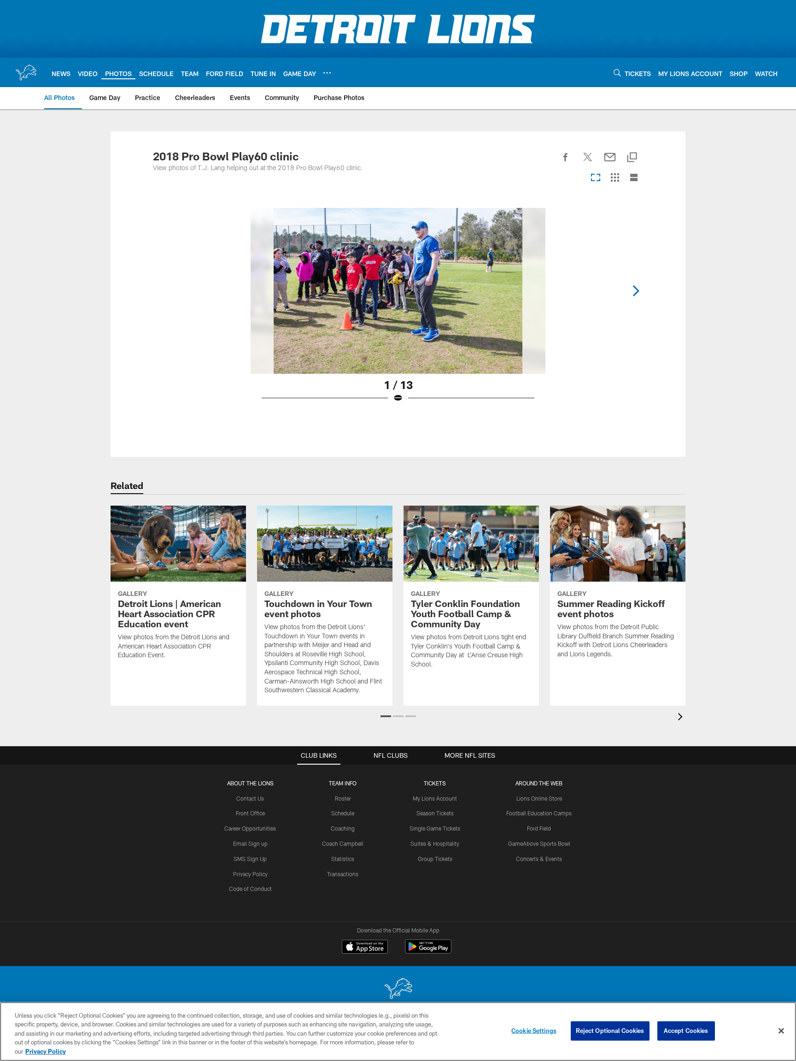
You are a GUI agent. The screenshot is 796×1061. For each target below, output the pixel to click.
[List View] (634, 178)
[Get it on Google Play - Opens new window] (428, 951)
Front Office (250, 813)
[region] (398, 1031)
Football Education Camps (539, 813)
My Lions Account (435, 798)
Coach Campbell (342, 843)
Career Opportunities (250, 828)
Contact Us (250, 798)
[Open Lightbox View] (398, 311)
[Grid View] (615, 178)
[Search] (617, 72)
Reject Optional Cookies (610, 1030)
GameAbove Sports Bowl (539, 843)
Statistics (342, 858)
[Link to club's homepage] (26, 72)
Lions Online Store (539, 798)
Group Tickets (435, 858)
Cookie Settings (533, 1030)
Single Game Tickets (435, 828)
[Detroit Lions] (398, 989)
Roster (343, 798)
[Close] (781, 1031)
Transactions (342, 874)
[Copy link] (632, 158)
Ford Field (539, 828)
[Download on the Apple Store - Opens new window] (365, 947)
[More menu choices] (327, 73)
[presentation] (681, 718)
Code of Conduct (250, 888)
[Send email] (610, 162)
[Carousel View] (595, 178)
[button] (386, 716)
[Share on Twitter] (587, 162)
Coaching (343, 828)
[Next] (635, 290)
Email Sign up (250, 843)
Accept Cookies (686, 1030)
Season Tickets (435, 813)
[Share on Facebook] (565, 162)
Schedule (342, 813)
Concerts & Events (539, 858)
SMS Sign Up (250, 858)
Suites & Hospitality (434, 843)
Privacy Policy (250, 874)
